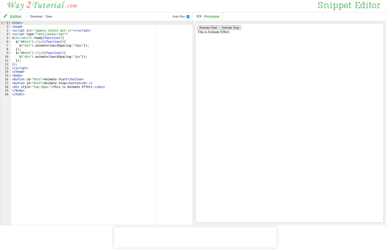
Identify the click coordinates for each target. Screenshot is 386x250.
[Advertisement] (195, 237)
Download (36, 16)
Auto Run (179, 16)
